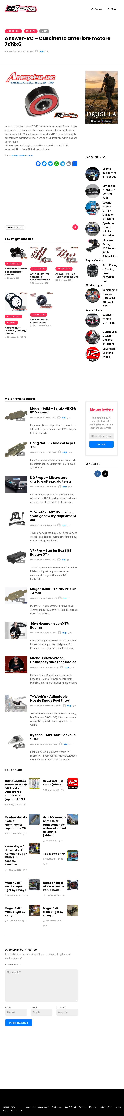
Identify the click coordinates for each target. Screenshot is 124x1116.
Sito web (61, 1007)
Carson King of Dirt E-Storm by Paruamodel (53, 886)
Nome (8, 1007)
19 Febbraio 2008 (52, 921)
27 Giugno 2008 (14, 895)
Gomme (11, 323)
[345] (16, 258)
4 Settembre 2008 (53, 859)
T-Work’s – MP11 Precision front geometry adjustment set (53, 516)
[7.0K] (16, 749)
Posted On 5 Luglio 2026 (44, 417)
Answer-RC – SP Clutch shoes (39, 321)
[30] (16, 492)
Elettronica (56, 1107)
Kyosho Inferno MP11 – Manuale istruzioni (108, 210)
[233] (16, 310)
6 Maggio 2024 (13, 804)
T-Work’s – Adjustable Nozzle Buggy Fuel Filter (49, 698)
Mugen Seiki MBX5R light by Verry (15, 911)
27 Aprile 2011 (12, 278)
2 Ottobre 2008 (64, 280)
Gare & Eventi (70, 1107)
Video (118, 1107)
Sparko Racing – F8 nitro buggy (109, 172)
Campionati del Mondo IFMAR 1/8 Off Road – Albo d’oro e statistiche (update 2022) (16, 790)
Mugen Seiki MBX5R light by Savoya (53, 911)
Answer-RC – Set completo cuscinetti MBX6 (40, 276)
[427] (41, 263)
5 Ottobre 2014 (13, 833)
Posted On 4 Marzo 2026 (44, 632)
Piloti (110, 1107)
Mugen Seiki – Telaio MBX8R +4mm (53, 591)
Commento (12, 964)
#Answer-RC (15, 227)
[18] (16, 423)
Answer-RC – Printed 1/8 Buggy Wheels (15, 330)
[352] (16, 672)
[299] (16, 603)
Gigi (41, 51)
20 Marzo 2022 (51, 790)
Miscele (92, 1107)
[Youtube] (105, 473)
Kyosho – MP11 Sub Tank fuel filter (53, 737)
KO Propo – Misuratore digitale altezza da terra (50, 479)
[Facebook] (97, 473)
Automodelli (43, 1107)
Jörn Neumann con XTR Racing (49, 625)
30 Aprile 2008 (51, 895)
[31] (16, 565)
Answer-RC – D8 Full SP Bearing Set (66, 275)
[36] (16, 457)
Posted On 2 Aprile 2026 (44, 559)
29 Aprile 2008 (13, 921)
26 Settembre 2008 (16, 337)
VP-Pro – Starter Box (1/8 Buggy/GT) (50, 552)
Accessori (13, 31)
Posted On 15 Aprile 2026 (44, 452)
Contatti (19, 1111)
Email (34, 1007)
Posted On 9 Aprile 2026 (44, 525)
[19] (16, 526)
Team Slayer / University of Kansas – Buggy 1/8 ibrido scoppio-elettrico (16, 855)
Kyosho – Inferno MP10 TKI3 (108, 319)
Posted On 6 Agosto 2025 (44, 744)
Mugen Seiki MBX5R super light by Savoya (15, 886)
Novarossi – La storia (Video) (53, 782)
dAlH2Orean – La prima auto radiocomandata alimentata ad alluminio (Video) (54, 826)
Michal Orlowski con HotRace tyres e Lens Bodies (53, 660)
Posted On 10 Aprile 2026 (44, 487)
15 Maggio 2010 (13, 870)
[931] (16, 638)
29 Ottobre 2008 (39, 283)
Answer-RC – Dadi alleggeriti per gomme (16, 271)
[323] (66, 263)
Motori (30, 31)
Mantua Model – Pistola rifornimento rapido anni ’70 (16, 823)
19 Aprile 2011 (50, 840)
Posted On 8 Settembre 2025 (46, 705)
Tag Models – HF (54, 854)
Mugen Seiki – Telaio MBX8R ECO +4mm (53, 410)
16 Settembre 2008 (41, 326)
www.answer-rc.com (22, 155)
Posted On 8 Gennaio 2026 (45, 667)
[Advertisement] (41, 193)
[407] (41, 308)
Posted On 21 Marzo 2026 (44, 598)
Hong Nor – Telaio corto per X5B (52, 445)
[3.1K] (16, 711)
